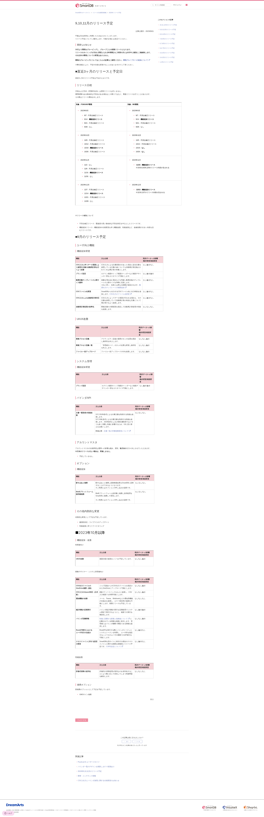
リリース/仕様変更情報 (99, 12)
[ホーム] (85, 5)
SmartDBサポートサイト (82, 12)
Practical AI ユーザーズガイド (89, 762)
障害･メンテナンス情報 (90, 810)
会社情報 (8, 810)
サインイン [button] (177, 5)
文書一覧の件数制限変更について (116, 431)
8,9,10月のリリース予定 (167, 34)
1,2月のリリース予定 (166, 62)
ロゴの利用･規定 (39, 810)
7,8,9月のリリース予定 (167, 39)
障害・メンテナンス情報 (87, 776)
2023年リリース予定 (115, 12)
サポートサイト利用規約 (62, 810)
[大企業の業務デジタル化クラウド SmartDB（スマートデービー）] (209, 808)
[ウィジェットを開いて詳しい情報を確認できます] (8, 813)
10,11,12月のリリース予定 (168, 25)
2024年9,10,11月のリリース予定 (90, 771)
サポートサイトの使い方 (76, 810)
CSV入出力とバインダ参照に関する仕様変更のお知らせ (98, 780)
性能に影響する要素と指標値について (114, 619)
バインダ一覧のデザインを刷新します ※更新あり (96, 766)
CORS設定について (113, 646)
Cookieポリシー (29, 810)
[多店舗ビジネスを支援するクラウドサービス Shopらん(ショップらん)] (250, 808)
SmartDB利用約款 (49, 810)
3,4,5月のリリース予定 (167, 57)
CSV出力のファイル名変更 (120, 294)
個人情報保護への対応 (18, 810)
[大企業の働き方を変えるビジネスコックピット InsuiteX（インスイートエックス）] (230, 808)
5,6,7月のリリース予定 (167, 48)
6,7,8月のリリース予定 (167, 43)
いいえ (138, 741)
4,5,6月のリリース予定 (167, 53)
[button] (186, 5)
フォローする (81, 720)
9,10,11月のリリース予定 (168, 29)
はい (127, 741)
